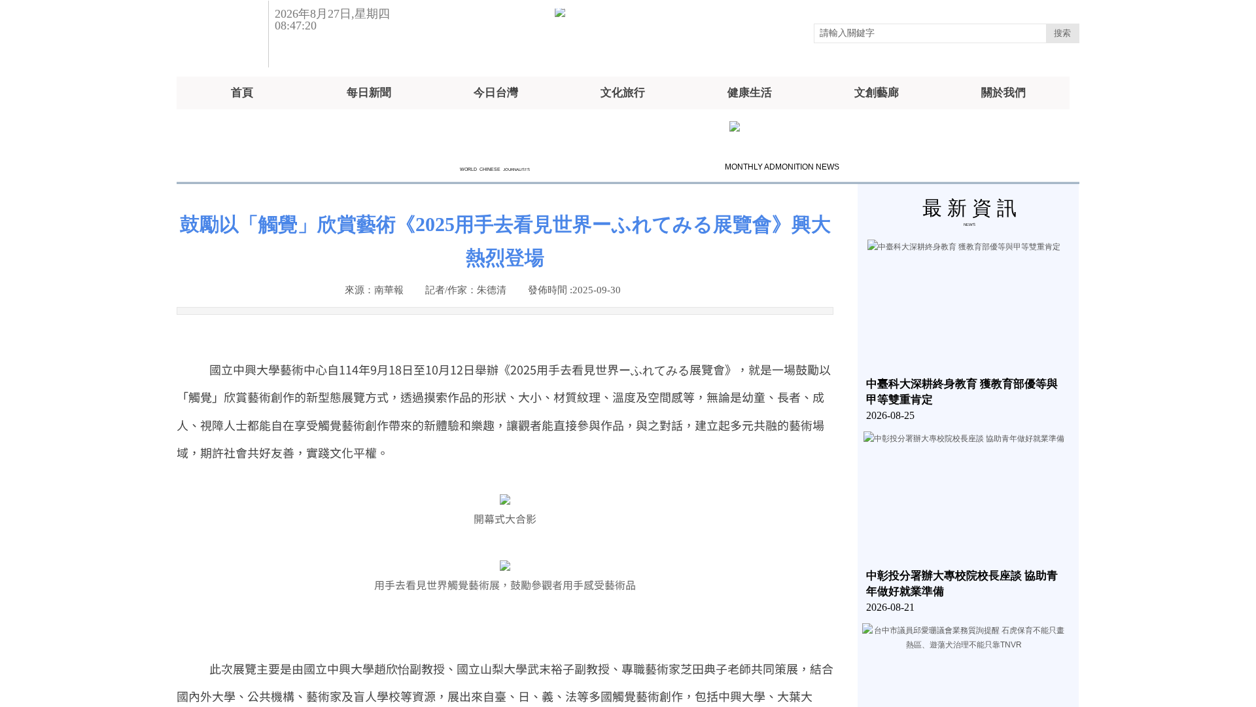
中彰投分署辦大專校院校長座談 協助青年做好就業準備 (962, 584)
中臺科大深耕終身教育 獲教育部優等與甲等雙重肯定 (962, 392)
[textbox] (930, 33)
